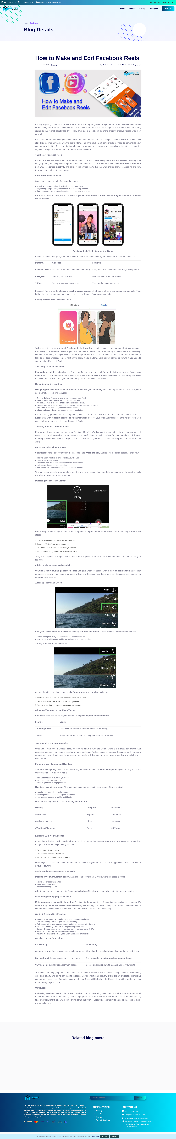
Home (122, 8)
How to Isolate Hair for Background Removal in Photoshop (40, 1061)
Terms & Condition (103, 1120)
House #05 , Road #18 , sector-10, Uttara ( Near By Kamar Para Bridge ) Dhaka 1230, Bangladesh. (138, 1124)
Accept (104, 1136)
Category (54, 65)
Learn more (95, 1136)
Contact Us (165, 2)
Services (132, 8)
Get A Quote (153, 8)
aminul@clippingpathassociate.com (49, 2)
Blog (150, 2)
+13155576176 (10, 2)
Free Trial (168, 8)
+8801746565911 (27, 2)
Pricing (142, 8)
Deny (114, 1136)
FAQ (172, 2)
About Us (157, 2)
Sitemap (99, 1111)
